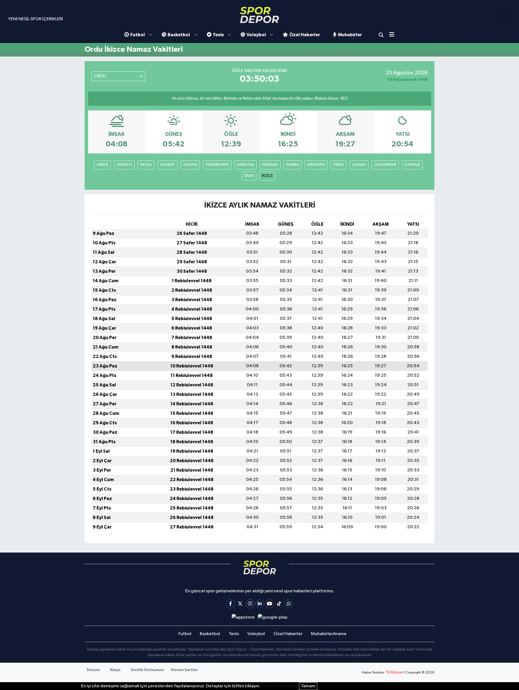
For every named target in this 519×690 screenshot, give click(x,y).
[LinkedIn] (259, 603)
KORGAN (270, 165)
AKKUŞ (102, 165)
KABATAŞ (245, 165)
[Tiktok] (279, 603)
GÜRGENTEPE (217, 165)
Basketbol (179, 34)
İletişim (93, 670)
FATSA (146, 165)
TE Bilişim (394, 672)
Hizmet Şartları (184, 670)
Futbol (137, 34)
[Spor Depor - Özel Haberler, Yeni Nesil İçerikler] (259, 14)
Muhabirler (350, 34)
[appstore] (243, 617)
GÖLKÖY (167, 165)
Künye (115, 670)
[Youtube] (269, 603)
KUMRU (292, 165)
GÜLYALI (190, 165)
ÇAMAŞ (359, 165)
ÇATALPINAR (385, 165)
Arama (381, 35)
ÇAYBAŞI (412, 165)
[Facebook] (230, 603)
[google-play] (273, 617)
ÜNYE (249, 176)
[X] (240, 603)
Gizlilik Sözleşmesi (147, 670)
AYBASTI (124, 165)
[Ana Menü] (393, 35)
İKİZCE (267, 176)
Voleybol (256, 34)
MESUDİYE (316, 165)
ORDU (338, 165)
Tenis (218, 34)
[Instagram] (249, 603)
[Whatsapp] (288, 603)
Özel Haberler (304, 34)
